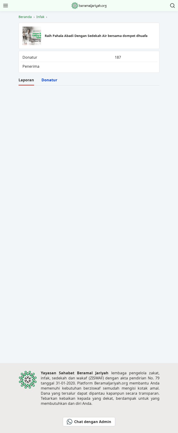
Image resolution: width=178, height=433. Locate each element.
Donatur (49, 79)
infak (40, 17)
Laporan (26, 79)
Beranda (25, 17)
